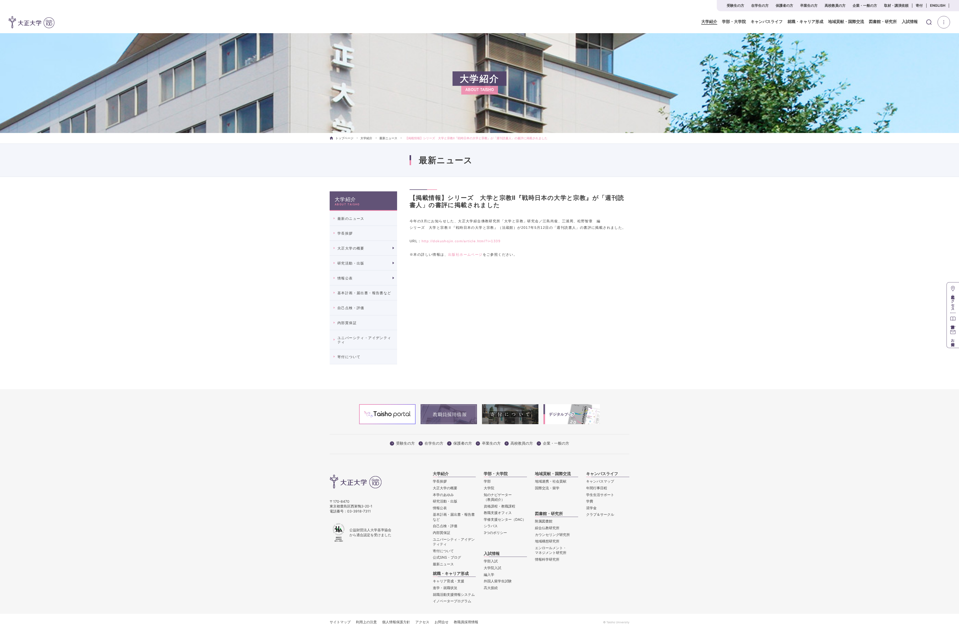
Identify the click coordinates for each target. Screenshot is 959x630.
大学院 (489, 488)
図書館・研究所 (883, 21)
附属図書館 (543, 521)
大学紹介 (709, 21)
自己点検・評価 (350, 308)
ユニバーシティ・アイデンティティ (364, 340)
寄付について (348, 357)
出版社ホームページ (465, 254)
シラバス (491, 526)
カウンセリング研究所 (552, 534)
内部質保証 (347, 323)
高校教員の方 (835, 5)
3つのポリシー (495, 532)
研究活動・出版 (350, 263)
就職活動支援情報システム (454, 594)
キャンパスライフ (767, 21)
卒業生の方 (809, 5)
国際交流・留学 (547, 488)
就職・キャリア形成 (805, 21)
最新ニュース (388, 138)
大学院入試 (492, 568)
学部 (487, 481)
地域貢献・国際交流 (846, 21)
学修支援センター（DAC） (505, 519)
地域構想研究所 (547, 541)
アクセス (422, 622)
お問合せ (442, 622)
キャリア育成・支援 (448, 581)
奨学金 (591, 508)
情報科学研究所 (547, 559)
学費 (589, 501)
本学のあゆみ (443, 495)
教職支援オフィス (498, 512)
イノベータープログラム (452, 601)
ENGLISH (937, 5)
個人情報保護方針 (396, 622)
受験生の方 (735, 5)
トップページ (344, 138)
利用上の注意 (366, 622)
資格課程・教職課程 (499, 506)
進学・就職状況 (445, 588)
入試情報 (910, 21)
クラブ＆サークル (600, 514)
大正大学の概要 (350, 248)
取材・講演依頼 (896, 5)
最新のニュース (350, 218)
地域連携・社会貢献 (550, 481)
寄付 (919, 5)
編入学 (489, 574)
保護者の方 (784, 5)
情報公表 (345, 278)
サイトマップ (340, 622)
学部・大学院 (734, 21)
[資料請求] (953, 319)
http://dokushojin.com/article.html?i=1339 (461, 241)
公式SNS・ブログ (447, 557)
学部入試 (491, 561)
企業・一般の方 (865, 5)
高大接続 (491, 588)
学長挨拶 (345, 233)
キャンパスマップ (600, 481)
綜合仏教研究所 (547, 528)
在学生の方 (760, 5)
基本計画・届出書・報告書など (364, 293)
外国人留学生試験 (498, 581)
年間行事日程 (596, 488)
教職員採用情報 (466, 622)
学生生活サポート (600, 495)
